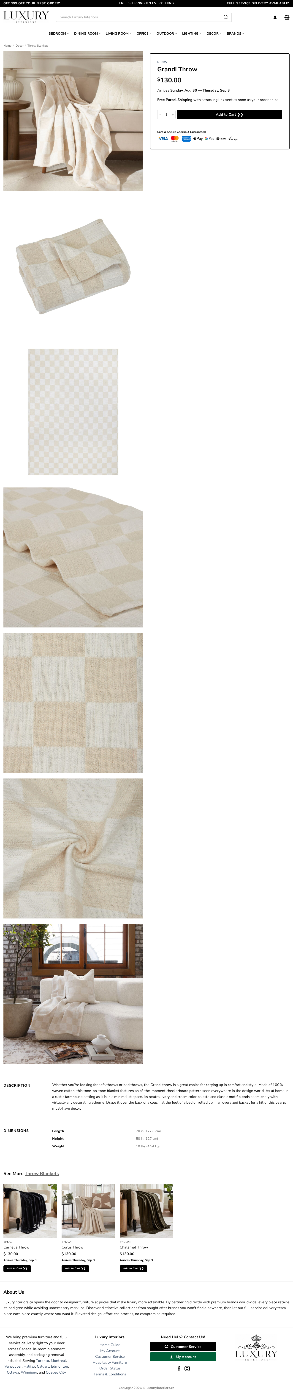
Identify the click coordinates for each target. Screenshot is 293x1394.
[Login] (275, 17)
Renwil (164, 62)
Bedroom (57, 33)
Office (143, 33)
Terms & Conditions (110, 1374)
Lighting (190, 33)
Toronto (42, 1360)
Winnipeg (29, 1372)
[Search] (226, 17)
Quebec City (56, 1372)
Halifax (29, 1366)
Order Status (110, 1368)
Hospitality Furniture (110, 1362)
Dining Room (86, 33)
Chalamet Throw (134, 1247)
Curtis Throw (73, 1247)
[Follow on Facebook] (179, 1369)
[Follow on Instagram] (187, 1369)
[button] (287, 17)
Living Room (117, 33)
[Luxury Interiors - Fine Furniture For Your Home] (26, 17)
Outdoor (165, 33)
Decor (213, 33)
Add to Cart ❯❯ (230, 114)
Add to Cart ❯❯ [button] (17, 1268)
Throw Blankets (37, 46)
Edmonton (59, 1366)
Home (7, 46)
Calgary (43, 1366)
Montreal (58, 1360)
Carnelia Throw (16, 1247)
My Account (110, 1350)
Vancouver (13, 1366)
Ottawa (13, 1372)
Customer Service (110, 1356)
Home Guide (110, 1344)
